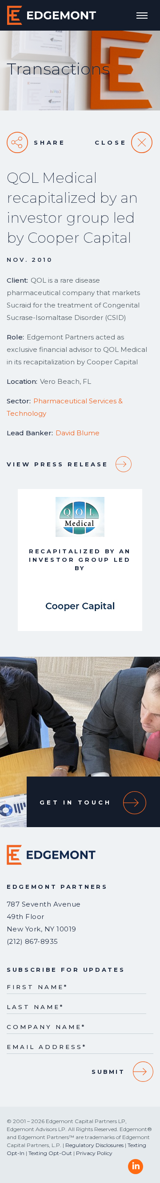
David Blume (78, 433)
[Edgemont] (51, 15)
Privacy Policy (94, 1153)
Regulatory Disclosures (94, 1145)
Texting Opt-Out (50, 1153)
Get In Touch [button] (76, 802)
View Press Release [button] (57, 464)
